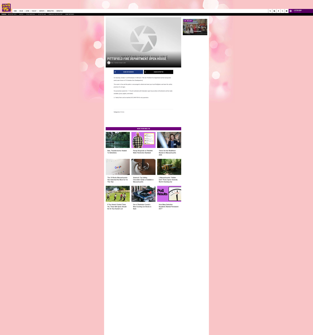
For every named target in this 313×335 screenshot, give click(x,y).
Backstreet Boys (12, 14)
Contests (41, 11)
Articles (122, 112)
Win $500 (21, 14)
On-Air (21, 11)
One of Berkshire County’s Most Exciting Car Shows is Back (142, 207)
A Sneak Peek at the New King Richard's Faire (192, 32)
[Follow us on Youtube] (287, 11)
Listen (27, 11)
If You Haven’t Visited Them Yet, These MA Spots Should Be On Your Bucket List (116, 207)
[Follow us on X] (282, 11)
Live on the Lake (42, 14)
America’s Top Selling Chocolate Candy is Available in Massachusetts (143, 180)
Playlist (34, 11)
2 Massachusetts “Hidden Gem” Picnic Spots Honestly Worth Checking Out (168, 180)
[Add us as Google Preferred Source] (274, 11)
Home (15, 11)
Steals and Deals (30, 14)
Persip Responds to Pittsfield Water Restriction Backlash (143, 152)
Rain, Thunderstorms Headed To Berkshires (117, 152)
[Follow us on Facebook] (278, 11)
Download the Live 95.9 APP (55, 14)
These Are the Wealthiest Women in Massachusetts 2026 (167, 153)
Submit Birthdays (69, 14)
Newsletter (50, 11)
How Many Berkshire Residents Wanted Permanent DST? (168, 207)
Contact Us (59, 11)
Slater (112, 62)
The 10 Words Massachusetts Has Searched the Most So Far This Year (117, 180)
